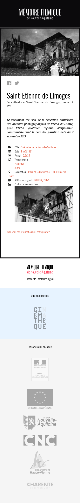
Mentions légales (46, 279)
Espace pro (31, 279)
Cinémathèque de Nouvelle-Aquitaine (38, 147)
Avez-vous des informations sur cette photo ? (28, 232)
